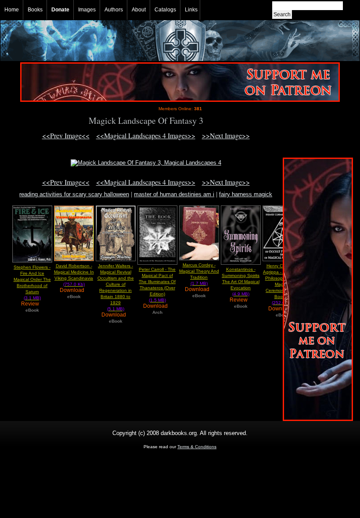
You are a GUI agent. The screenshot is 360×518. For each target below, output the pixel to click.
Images (87, 10)
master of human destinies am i (174, 194)
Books (35, 10)
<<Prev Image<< (66, 135)
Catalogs (165, 10)
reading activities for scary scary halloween (74, 194)
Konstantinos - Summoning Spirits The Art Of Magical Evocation (240, 281)
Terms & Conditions (196, 446)
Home (11, 10)
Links (191, 10)
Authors (113, 10)
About (139, 10)
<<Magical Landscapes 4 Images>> (145, 135)
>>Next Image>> (226, 135)
